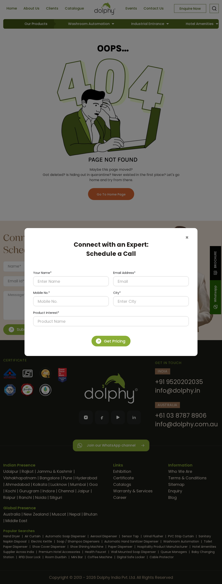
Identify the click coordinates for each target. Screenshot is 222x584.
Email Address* (124, 273)
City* (117, 293)
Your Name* (42, 273)
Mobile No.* (41, 293)
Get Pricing (114, 341)
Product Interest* (46, 313)
